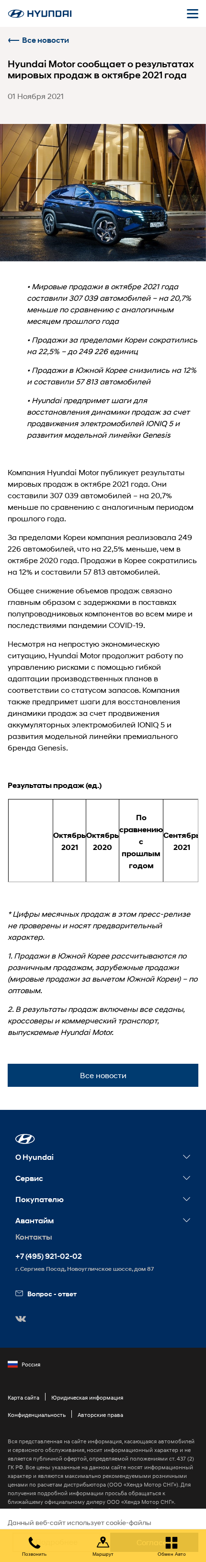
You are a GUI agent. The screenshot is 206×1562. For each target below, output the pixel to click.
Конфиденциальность (37, 1414)
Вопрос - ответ (52, 1294)
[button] (25, 1139)
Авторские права (100, 1414)
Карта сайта (23, 1397)
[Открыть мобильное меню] (192, 13)
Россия (31, 1364)
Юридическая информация (87, 1397)
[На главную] (40, 14)
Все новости (45, 40)
